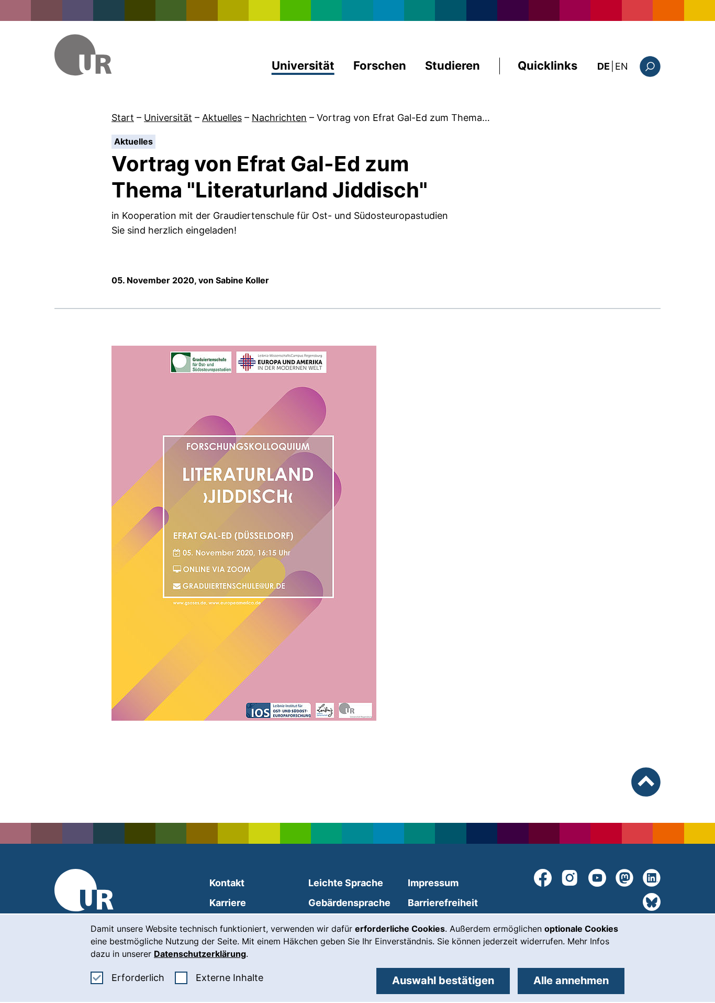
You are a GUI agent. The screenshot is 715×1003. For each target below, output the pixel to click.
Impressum (433, 882)
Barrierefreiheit (443, 902)
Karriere (227, 902)
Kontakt (226, 882)
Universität (303, 65)
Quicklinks (547, 65)
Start (122, 117)
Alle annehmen (571, 980)
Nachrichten (279, 117)
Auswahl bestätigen (443, 980)
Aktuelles (222, 117)
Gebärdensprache (349, 902)
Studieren (452, 65)
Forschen (379, 65)
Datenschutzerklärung (200, 954)
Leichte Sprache (345, 882)
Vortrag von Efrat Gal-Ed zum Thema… (403, 117)
